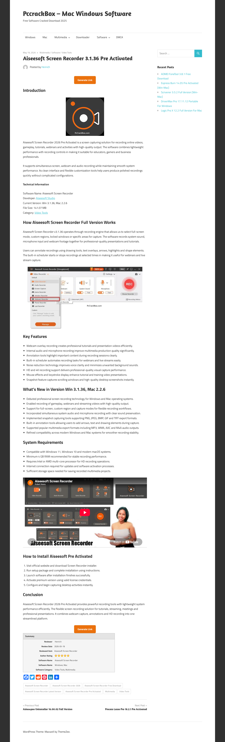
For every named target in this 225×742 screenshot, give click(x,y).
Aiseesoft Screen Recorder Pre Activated (83, 691)
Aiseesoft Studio (45, 198)
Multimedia (60, 37)
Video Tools (67, 52)
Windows (30, 37)
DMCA (119, 37)
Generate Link (85, 80)
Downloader (83, 37)
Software (102, 37)
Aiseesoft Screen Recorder (36, 685)
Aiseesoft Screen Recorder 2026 (66, 685)
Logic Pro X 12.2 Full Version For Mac (181, 111)
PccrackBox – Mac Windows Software (77, 13)
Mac (45, 37)
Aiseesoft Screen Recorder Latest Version (43, 691)
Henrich (45, 67)
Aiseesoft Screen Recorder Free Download (103, 685)
